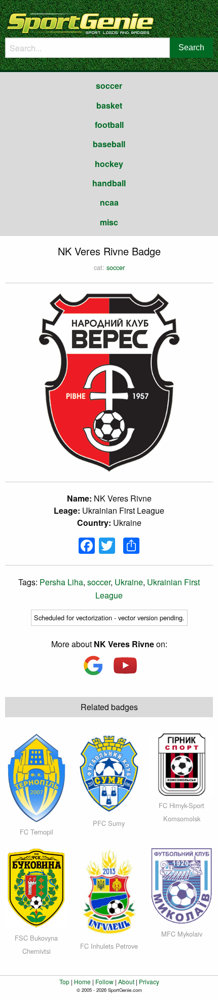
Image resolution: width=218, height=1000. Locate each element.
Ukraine (129, 582)
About (126, 981)
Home (82, 981)
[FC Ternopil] (36, 776)
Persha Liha (61, 582)
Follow (104, 981)
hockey (109, 164)
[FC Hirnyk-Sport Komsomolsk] (182, 764)
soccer (109, 85)
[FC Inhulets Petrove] (109, 891)
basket (109, 105)
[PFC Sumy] (109, 772)
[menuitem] (109, 85)
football (109, 124)
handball (109, 183)
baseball (109, 144)
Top (64, 981)
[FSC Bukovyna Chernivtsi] (36, 887)
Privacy (149, 981)
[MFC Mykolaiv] (182, 885)
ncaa (109, 202)
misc (109, 222)
